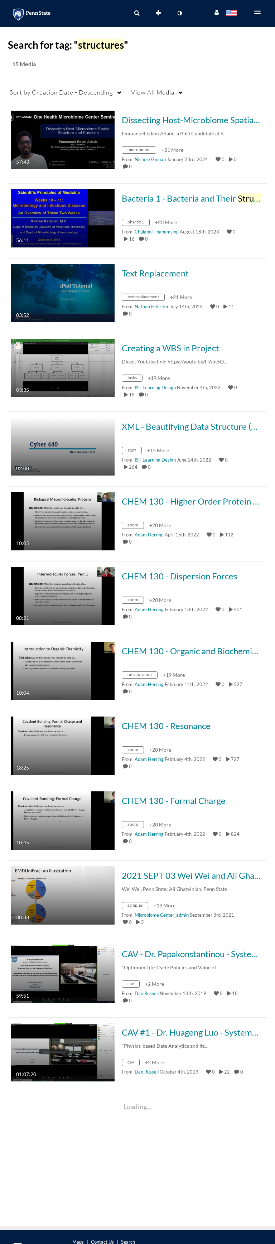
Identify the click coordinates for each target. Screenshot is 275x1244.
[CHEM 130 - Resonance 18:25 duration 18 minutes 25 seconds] (63, 745)
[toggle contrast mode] (179, 13)
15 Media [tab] (24, 64)
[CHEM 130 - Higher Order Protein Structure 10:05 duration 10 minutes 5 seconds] (63, 520)
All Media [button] (152, 92)
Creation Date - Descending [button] (61, 92)
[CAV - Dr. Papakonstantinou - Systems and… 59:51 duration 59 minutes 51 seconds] (63, 973)
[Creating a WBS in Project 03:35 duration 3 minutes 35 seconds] (63, 367)
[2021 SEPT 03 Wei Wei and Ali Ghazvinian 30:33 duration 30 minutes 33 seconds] (63, 895)
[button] (259, 12)
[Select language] (232, 13)
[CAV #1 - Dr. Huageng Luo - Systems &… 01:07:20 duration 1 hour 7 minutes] (63, 1051)
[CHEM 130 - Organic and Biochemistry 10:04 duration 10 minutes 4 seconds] (63, 670)
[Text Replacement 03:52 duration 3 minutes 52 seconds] (63, 292)
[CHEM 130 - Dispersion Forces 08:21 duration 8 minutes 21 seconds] (63, 595)
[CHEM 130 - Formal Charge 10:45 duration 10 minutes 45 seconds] (63, 820)
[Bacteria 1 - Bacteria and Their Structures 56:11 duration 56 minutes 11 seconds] (63, 217)
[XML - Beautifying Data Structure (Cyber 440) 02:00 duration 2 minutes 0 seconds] (63, 446)
